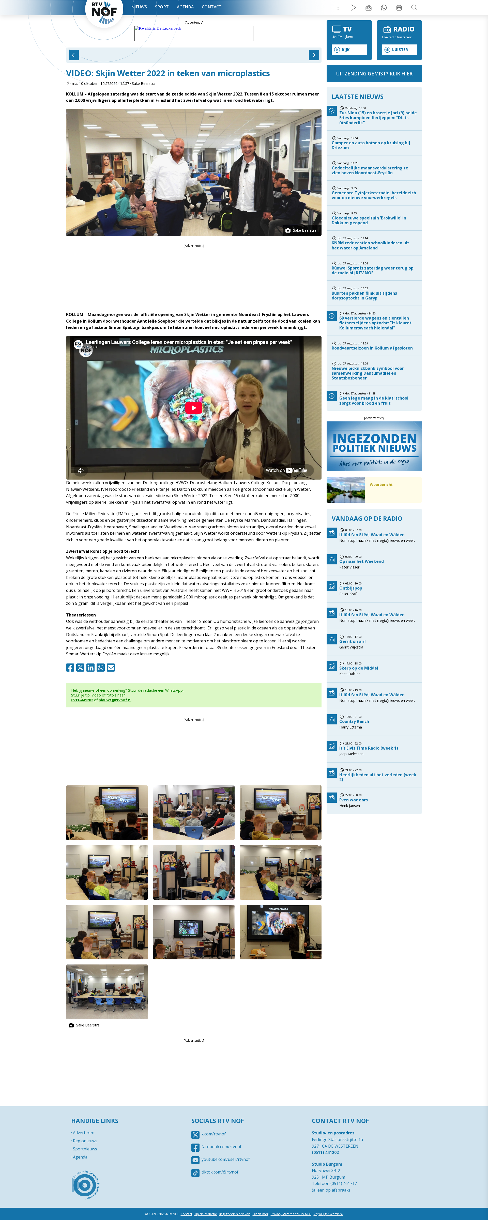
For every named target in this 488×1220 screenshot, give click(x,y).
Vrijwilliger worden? (328, 1214)
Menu (338, 7)
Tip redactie (383, 7)
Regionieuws (85, 1141)
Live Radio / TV (353, 7)
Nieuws (139, 7)
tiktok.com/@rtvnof (220, 1172)
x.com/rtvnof (214, 1134)
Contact (212, 7)
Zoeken (414, 7)
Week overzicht (399, 7)
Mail (112, 667)
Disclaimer (260, 1214)
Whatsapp (102, 667)
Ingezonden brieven (234, 1214)
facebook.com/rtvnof (221, 1146)
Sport (162, 7)
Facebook (71, 667)
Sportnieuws (85, 1149)
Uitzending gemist (368, 7)
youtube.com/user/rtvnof (226, 1159)
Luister (400, 49)
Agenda (185, 7)
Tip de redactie (205, 1214)
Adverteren (83, 1132)
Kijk (345, 49)
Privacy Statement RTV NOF (291, 1214)
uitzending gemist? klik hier (374, 73)
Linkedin (91, 667)
